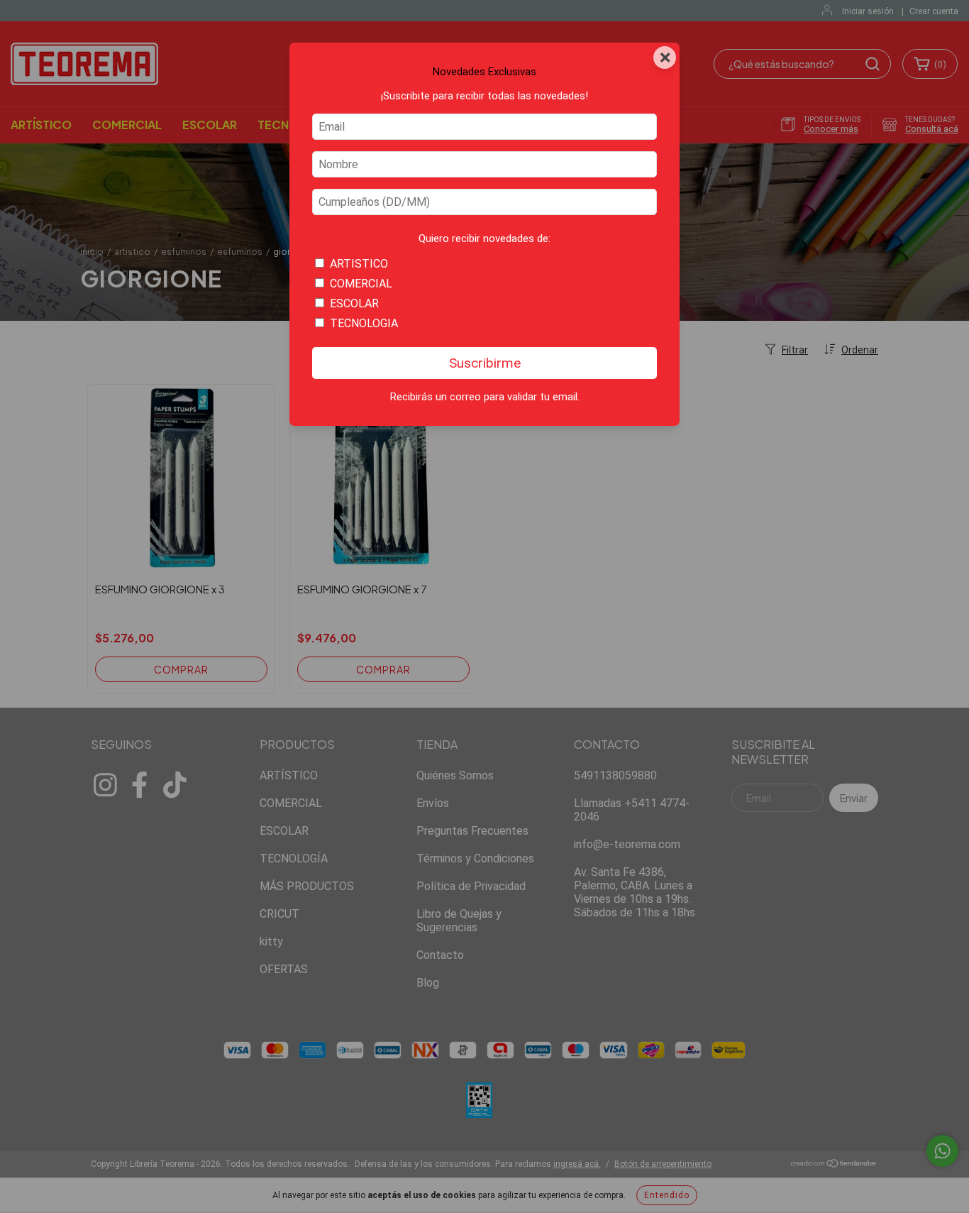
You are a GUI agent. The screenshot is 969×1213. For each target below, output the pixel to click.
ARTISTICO (359, 263)
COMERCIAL (361, 283)
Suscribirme (485, 363)
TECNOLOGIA (364, 323)
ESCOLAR (354, 303)
